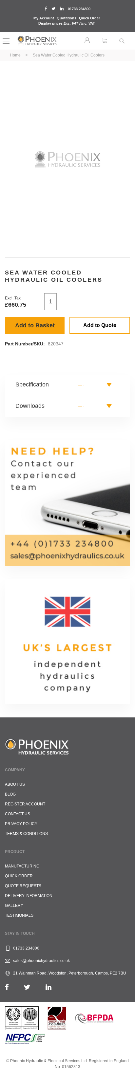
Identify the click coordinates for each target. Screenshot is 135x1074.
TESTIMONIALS (19, 915)
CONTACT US (17, 814)
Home (15, 55)
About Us (15, 784)
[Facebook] (7, 987)
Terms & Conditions (26, 833)
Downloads (30, 406)
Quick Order (89, 18)
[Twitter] (27, 987)
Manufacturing (22, 866)
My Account (43, 18)
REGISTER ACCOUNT (25, 804)
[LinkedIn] (48, 987)
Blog (10, 794)
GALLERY (14, 905)
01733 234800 (79, 9)
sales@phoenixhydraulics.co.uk (41, 960)
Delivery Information (28, 895)
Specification (32, 384)
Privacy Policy (21, 824)
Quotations (66, 18)
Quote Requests (23, 886)
